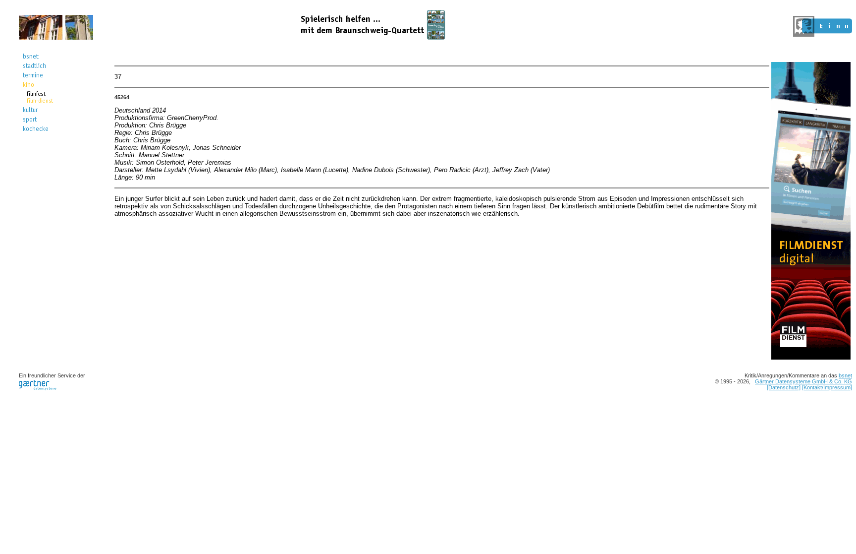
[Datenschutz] (784, 387)
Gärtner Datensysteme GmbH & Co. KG (803, 381)
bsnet (845, 375)
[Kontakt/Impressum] (827, 387)
